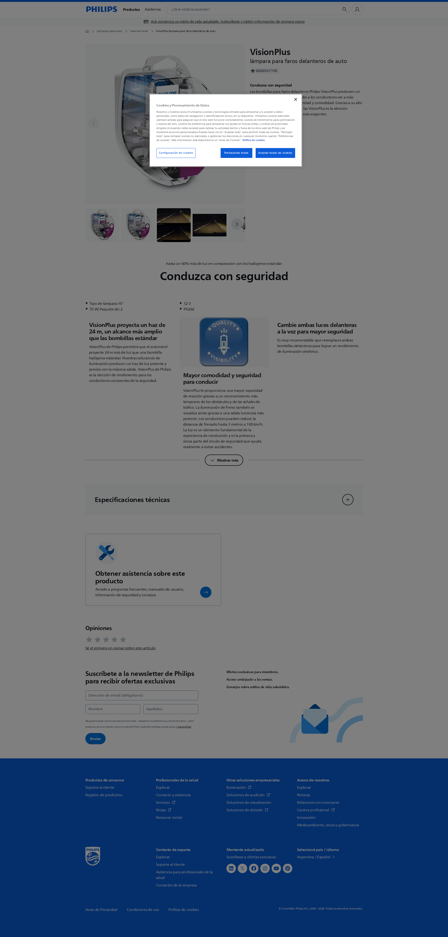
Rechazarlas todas (236, 153)
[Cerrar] (295, 99)
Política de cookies (253, 140)
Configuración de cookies (176, 153)
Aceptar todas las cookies (275, 153)
